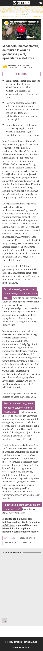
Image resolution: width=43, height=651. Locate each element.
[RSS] (4, 620)
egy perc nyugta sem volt (27, 230)
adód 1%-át (8, 525)
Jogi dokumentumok (13, 642)
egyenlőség (12, 67)
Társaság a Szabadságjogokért (19, 65)
